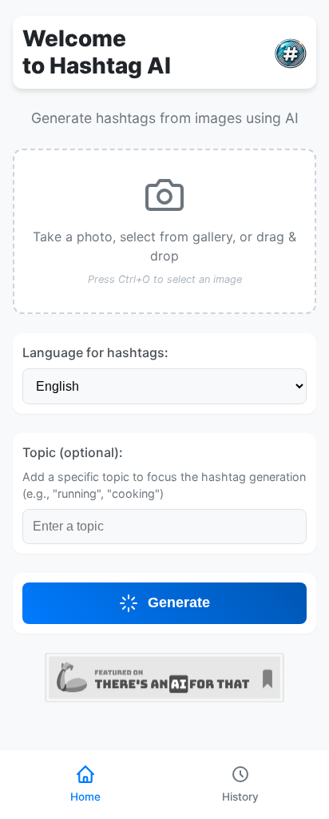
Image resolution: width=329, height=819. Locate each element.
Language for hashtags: (95, 352)
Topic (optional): (72, 452)
